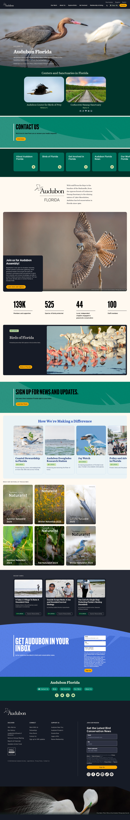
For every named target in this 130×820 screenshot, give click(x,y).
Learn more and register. (16, 287)
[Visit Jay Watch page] (91, 453)
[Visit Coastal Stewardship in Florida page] (28, 453)
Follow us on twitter (62, 701)
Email (86, 642)
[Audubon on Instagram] (88, 780)
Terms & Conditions (94, 671)
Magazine (117, 2)
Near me (115, 5)
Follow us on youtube (73, 701)
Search (107, 5)
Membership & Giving (96, 5)
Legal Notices (30, 766)
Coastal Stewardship (33, 619)
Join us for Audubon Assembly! (19, 262)
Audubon (8, 4)
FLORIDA (14, 330)
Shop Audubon (109, 2)
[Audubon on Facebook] (93, 780)
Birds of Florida (50, 156)
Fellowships (33, 736)
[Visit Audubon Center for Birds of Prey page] (44, 95)
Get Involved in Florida (76, 157)
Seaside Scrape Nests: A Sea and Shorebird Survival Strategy (60, 603)
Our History (11, 736)
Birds (54, 694)
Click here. (20, 139)
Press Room (33, 739)
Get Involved (83, 5)
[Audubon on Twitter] (98, 780)
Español (124, 2)
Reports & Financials (14, 746)
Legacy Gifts (55, 742)
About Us (62, 5)
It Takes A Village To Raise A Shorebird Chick (28, 603)
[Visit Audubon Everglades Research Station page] (59, 453)
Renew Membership (57, 745)
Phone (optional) (89, 653)
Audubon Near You (57, 733)
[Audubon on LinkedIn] (102, 780)
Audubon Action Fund (15, 749)
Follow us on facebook (57, 701)
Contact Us (44, 694)
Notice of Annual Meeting (16, 743)
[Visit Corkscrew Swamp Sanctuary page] (86, 95)
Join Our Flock (22, 404)
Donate (123, 5)
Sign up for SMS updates (37, 745)
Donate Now (55, 739)
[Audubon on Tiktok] (107, 780)
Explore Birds (72, 5)
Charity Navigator (12, 757)
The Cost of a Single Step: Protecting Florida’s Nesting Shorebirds (91, 603)
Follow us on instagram (68, 701)
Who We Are (12, 733)
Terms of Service (101, 659)
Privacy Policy (91, 659)
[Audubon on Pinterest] (111, 780)
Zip (86, 647)
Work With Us (33, 733)
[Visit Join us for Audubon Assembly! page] (65, 251)
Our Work (54, 5)
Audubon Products (57, 736)
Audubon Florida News (103, 157)
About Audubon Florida (24, 157)
